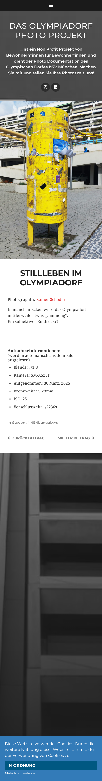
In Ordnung (21, 765)
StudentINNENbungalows (35, 422)
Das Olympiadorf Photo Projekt (51, 30)
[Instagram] (45, 87)
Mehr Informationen (21, 773)
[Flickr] (55, 87)
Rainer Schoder (51, 299)
